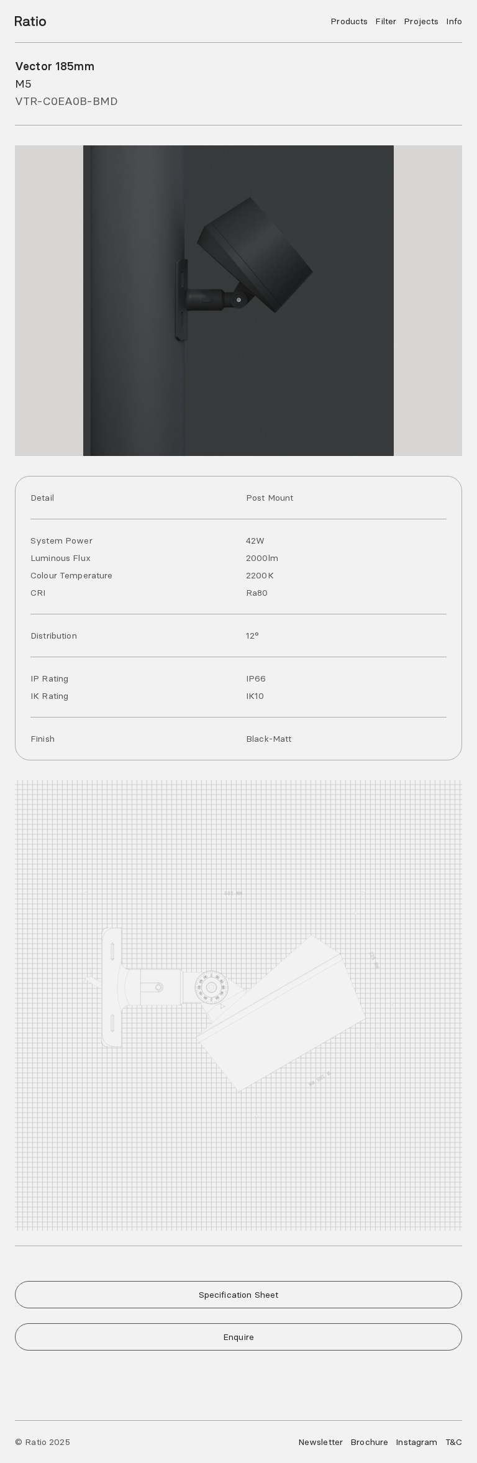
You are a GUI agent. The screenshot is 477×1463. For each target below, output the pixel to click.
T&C (453, 1441)
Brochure (369, 1441)
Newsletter (320, 1441)
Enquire (238, 1336)
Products (349, 21)
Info (454, 21)
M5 (23, 83)
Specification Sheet (239, 1294)
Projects (421, 21)
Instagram (416, 1441)
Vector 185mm (54, 66)
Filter (385, 21)
